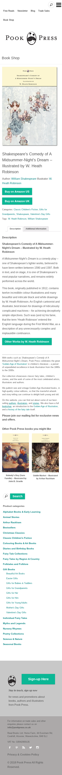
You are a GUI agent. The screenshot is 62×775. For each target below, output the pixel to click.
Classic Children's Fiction (26, 209)
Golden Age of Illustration (15, 364)
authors (12, 403)
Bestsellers (9, 527)
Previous (7, 107)
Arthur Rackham (12, 522)
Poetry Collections (13, 633)
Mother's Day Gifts (15, 607)
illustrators (22, 403)
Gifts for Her (12, 593)
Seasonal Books (12, 644)
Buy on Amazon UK (17, 201)
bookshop (6, 406)
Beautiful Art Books (15, 573)
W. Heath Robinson (17, 219)
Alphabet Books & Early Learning (22, 511)
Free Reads (8, 11)
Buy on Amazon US (17, 191)
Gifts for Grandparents (17, 588)
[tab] (15, 228)
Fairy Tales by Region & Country (21, 559)
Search (17, 496)
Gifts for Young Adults (16, 602)
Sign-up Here (38, 679)
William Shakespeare (38, 219)
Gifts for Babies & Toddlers (19, 583)
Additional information (36, 229)
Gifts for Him (12, 598)
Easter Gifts (12, 578)
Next (48, 107)
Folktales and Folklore (15, 564)
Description (15, 229)
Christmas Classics (14, 532)
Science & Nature (12, 639)
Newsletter (23, 11)
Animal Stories (11, 517)
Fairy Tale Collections (15, 553)
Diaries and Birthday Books (18, 548)
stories (36, 403)
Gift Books (9, 569)
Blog (33, 11)
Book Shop (8, 20)
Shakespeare (22, 214)
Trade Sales (44, 11)
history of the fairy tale (19, 409)
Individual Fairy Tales (15, 618)
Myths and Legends (14, 623)
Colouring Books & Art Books (19, 543)
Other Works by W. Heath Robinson (27, 341)
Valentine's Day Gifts (40, 214)
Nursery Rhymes (12, 628)
